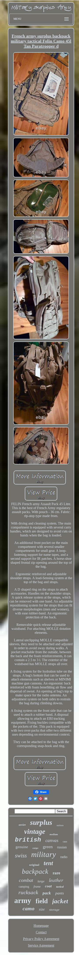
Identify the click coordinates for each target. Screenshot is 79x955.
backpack (35, 871)
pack (47, 893)
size (42, 909)
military (43, 854)
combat (26, 880)
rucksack (28, 892)
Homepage (41, 925)
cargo (35, 848)
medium (54, 834)
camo (28, 908)
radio (63, 857)
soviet (22, 824)
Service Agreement (41, 945)
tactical (60, 886)
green (48, 846)
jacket (60, 901)
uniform (60, 825)
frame (37, 886)
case (65, 841)
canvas (51, 840)
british (28, 839)
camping (24, 886)
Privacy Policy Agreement (41, 939)
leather (56, 879)
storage (54, 909)
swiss (21, 855)
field (42, 901)
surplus (41, 822)
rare (56, 873)
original (34, 864)
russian (62, 847)
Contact (41, 932)
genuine (22, 847)
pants (59, 893)
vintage (34, 831)
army (22, 900)
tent (48, 863)
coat (48, 886)
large (41, 881)
